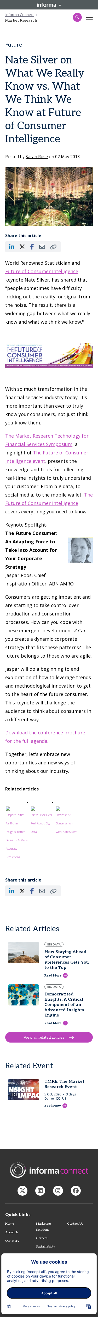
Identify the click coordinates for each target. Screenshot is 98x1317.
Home (9, 1224)
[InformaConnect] (22, 1191)
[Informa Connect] (40, 1191)
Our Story (12, 1241)
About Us (11, 1232)
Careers (41, 1238)
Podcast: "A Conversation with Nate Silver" (66, 823)
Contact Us (75, 1224)
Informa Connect (19, 14)
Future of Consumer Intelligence (41, 271)
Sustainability (45, 1247)
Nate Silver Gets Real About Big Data (41, 823)
